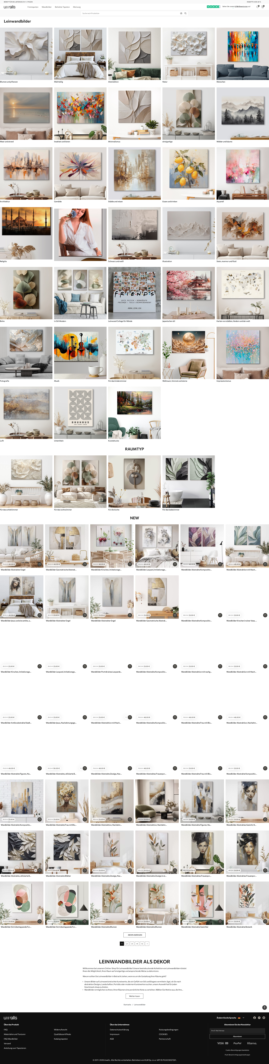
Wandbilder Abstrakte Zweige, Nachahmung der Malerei (106, 774)
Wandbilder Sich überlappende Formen (16, 927)
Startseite (127, 1005)
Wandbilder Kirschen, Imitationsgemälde (106, 570)
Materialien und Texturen (14, 1034)
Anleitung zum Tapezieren (15, 1048)
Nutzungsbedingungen (168, 1029)
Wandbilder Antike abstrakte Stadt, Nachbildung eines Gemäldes (16, 723)
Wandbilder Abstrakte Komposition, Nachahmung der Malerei (151, 723)
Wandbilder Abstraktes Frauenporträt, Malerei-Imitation (151, 774)
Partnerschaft (165, 1039)
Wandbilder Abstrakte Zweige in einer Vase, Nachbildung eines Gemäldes (151, 876)
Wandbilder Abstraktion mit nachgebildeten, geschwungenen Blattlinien (196, 672)
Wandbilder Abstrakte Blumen (104, 927)
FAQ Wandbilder (11, 1039)
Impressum (114, 1034)
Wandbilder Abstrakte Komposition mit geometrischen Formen (196, 621)
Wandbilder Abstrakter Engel (13, 570)
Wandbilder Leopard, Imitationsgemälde (151, 570)
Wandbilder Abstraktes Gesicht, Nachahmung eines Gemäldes (241, 825)
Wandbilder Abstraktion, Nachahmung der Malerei (241, 723)
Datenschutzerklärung (119, 1029)
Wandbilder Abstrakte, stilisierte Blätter (61, 774)
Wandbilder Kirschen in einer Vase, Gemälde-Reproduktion (241, 621)
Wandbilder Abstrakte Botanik (239, 927)
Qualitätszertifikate (62, 1034)
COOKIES (163, 1034)
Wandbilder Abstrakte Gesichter (194, 927)
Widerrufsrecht (60, 1029)
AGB (112, 1039)
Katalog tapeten (61, 1039)
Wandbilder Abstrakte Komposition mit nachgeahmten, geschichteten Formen (196, 570)
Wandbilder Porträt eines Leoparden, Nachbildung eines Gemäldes (106, 672)
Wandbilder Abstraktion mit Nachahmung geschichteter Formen (241, 570)
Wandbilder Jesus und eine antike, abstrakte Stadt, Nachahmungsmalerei (16, 621)
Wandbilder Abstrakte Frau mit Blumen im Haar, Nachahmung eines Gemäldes (196, 723)
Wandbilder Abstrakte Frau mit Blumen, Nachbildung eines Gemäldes (61, 825)
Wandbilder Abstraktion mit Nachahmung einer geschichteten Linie (241, 672)
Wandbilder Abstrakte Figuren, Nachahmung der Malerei (16, 774)
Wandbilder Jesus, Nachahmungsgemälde (61, 723)
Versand (7, 1043)
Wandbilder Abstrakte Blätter (58, 876)
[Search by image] (181, 13)
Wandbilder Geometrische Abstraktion (61, 570)
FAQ (6, 1029)
